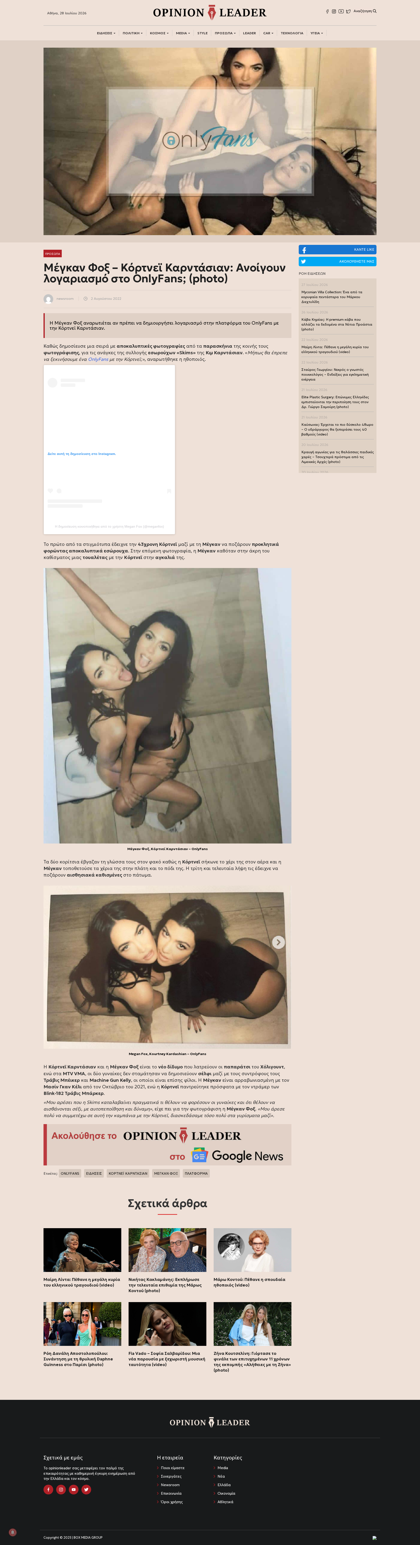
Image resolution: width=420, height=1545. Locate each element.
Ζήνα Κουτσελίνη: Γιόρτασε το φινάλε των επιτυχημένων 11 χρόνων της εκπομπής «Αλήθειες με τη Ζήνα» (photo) (252, 1362)
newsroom (65, 298)
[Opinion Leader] (210, 12)
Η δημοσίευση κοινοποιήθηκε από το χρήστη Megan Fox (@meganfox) (109, 526)
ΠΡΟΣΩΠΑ (224, 33)
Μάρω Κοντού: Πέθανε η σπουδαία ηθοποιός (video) (249, 1282)
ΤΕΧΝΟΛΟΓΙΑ (292, 33)
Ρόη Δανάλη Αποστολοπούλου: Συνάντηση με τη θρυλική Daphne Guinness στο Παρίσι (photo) (78, 1359)
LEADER (249, 33)
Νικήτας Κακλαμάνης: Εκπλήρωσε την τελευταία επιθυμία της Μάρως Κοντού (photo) (165, 1285)
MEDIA (182, 33)
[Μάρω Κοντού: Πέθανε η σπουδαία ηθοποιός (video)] (252, 1250)
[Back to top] (405, 1530)
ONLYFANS (70, 1173)
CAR (267, 33)
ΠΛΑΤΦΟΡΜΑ (196, 1173)
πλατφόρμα (228, 323)
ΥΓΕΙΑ (316, 33)
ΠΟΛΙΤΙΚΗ (131, 33)
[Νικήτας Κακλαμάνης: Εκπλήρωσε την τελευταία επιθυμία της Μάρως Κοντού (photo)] (167, 1250)
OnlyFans (98, 359)
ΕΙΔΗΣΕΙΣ (105, 33)
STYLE (202, 33)
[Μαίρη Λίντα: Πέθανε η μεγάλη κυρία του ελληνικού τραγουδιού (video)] (82, 1250)
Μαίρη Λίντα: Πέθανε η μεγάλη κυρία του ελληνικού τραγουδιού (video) (82, 1282)
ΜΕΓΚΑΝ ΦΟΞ (166, 1173)
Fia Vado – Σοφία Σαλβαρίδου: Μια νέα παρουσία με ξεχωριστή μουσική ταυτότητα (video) (167, 1359)
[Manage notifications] (13, 1532)
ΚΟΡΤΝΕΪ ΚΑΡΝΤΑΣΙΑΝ (128, 1173)
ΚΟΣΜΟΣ (158, 33)
